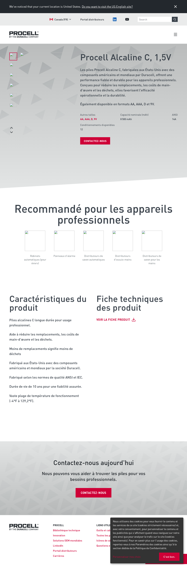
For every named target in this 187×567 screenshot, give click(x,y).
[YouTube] (127, 19)
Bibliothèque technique (66, 530)
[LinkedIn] (115, 19)
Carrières (58, 555)
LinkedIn (58, 545)
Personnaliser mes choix (127, 556)
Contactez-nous (95, 140)
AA (81, 119)
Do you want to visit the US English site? (107, 6)
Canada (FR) (61, 19)
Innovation (59, 535)
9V (95, 119)
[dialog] (146, 540)
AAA (87, 119)
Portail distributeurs (92, 19)
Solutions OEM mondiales (67, 540)
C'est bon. (169, 556)
